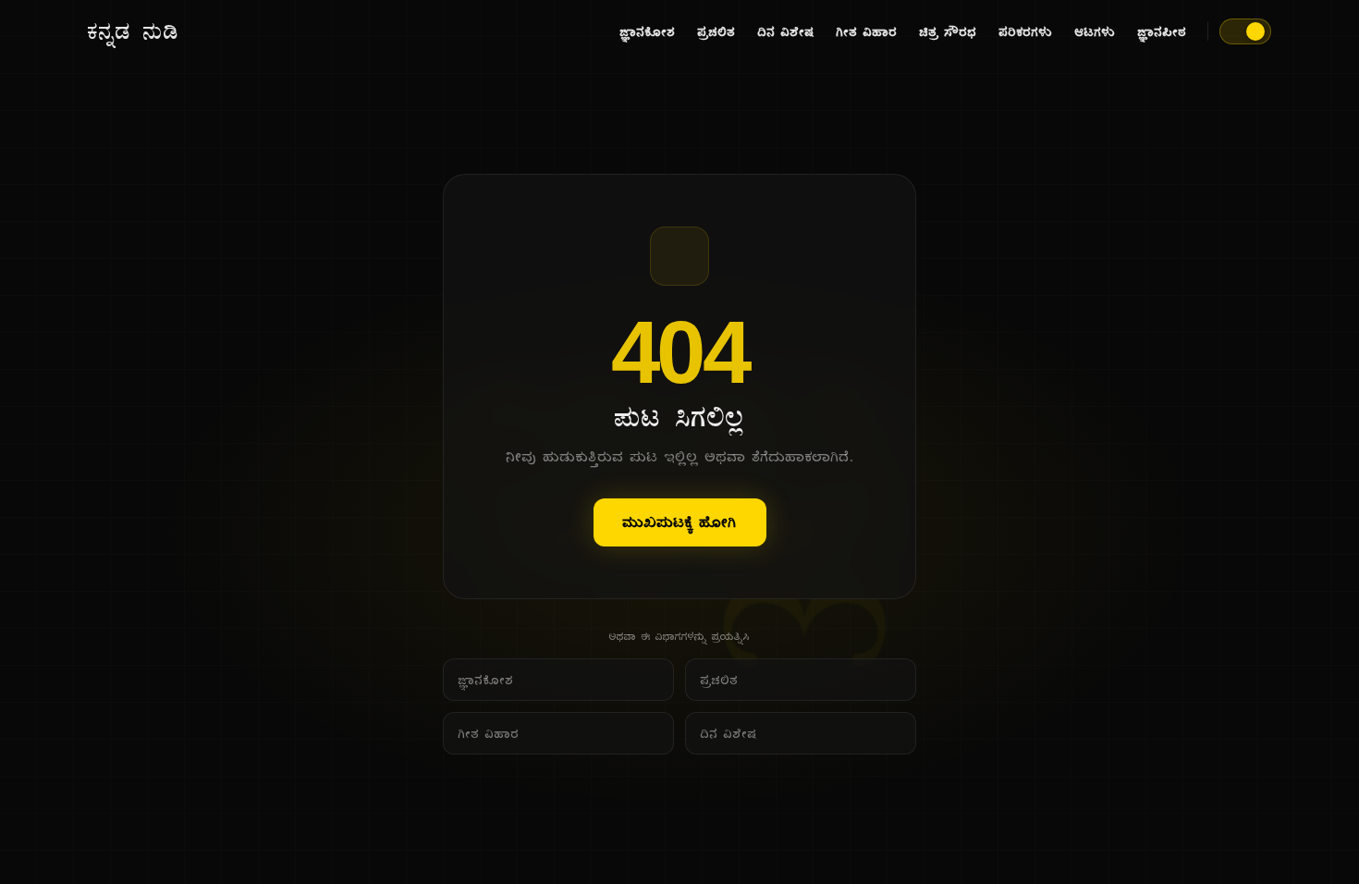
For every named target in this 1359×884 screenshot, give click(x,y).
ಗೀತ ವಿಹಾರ (867, 31)
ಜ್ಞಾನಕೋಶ (648, 31)
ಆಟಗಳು (1095, 31)
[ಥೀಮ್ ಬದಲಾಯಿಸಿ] (1245, 31)
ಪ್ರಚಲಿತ (717, 31)
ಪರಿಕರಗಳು (1026, 31)
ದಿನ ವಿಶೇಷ (786, 31)
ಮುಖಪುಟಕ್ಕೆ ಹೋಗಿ (680, 522)
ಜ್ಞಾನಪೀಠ (1162, 31)
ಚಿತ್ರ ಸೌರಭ (948, 31)
